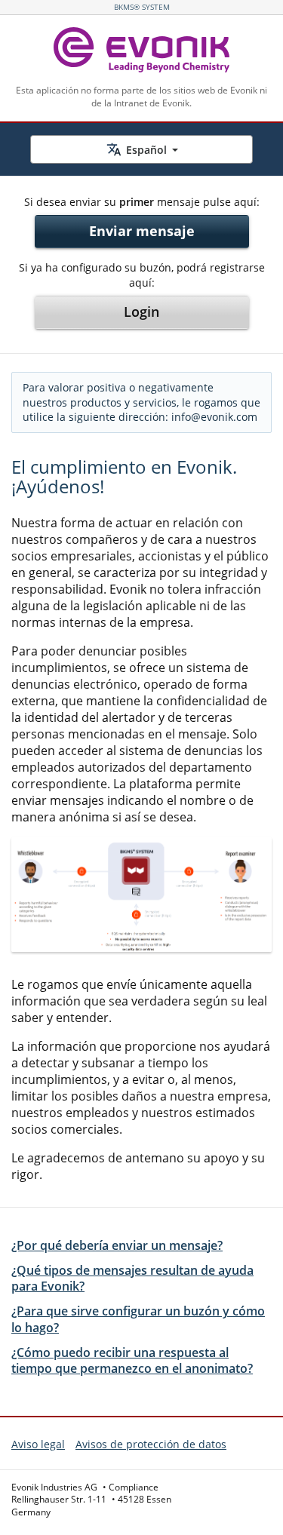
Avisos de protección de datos (150, 1444)
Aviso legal (38, 1444)
